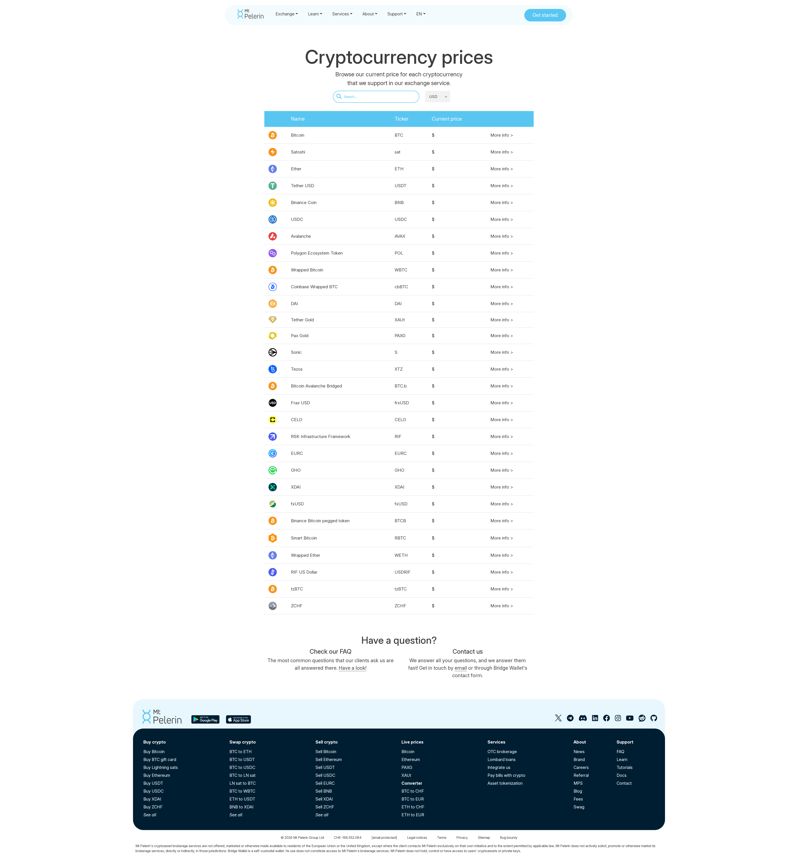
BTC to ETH (240, 751)
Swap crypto (242, 742)
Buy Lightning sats (160, 767)
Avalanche (301, 236)
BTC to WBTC (242, 791)
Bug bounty (508, 837)
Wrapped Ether (305, 555)
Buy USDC (153, 791)
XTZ (399, 369)
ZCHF (297, 605)
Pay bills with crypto (506, 775)
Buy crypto (154, 742)
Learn (622, 759)
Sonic (296, 352)
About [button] (368, 13)
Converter (411, 783)
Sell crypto (326, 742)
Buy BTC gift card (159, 759)
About (580, 742)
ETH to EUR (412, 814)
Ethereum (410, 759)
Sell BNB (323, 791)
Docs (622, 775)
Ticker (402, 119)
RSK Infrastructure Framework (320, 436)
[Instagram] (618, 720)
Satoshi (298, 152)
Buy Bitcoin (154, 751)
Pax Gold (299, 335)
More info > (501, 135)
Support (625, 742)
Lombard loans (502, 759)
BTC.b (401, 386)
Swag (579, 806)
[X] (558, 720)
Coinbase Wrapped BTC (314, 286)
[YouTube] (630, 720)
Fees (578, 799)
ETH (399, 168)
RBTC (400, 538)
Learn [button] (313, 13)
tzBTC (297, 588)
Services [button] (340, 13)
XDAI (296, 487)
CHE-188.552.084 (348, 837)
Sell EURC (325, 783)
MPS (578, 783)
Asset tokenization (505, 783)
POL (399, 253)
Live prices (412, 742)
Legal (417, 837)
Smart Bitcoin (304, 538)
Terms (441, 837)
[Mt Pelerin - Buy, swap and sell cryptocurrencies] (251, 14)
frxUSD (402, 402)
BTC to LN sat (242, 775)
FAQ (620, 751)
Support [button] (395, 13)
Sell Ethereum (328, 759)
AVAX (400, 236)
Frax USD (300, 402)
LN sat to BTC (242, 783)
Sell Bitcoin (325, 751)
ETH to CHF (412, 806)
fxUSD (297, 503)
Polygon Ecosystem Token (317, 253)
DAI (294, 303)
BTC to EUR (412, 799)
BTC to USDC (242, 767)
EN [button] (419, 13)
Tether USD (302, 185)
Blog (578, 791)
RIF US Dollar (304, 572)
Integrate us (499, 767)
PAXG (400, 335)
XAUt (400, 319)
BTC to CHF (412, 791)
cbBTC (401, 286)
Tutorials (625, 767)
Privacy (462, 837)
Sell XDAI (324, 799)
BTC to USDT (242, 759)
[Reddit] (642, 720)
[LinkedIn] (595, 720)
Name (298, 119)
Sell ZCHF (324, 806)
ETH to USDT (242, 799)
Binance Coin (303, 202)
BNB (399, 202)
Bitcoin (297, 135)
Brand (579, 759)
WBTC (401, 269)
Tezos (297, 369)
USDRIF (403, 572)
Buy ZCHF (153, 806)
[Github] (653, 720)
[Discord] (583, 720)
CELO (296, 419)
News (579, 751)
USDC (297, 219)
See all (149, 814)
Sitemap (484, 837)
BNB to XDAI (241, 806)
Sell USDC (325, 775)
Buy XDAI (152, 799)
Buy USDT (153, 783)
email (461, 668)
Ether (296, 168)
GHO (296, 470)
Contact (624, 783)
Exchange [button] (285, 13)
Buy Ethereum (156, 775)
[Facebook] (606, 720)
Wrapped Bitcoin (307, 269)
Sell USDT (325, 767)
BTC (399, 135)
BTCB (400, 520)
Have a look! (352, 668)
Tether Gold (302, 319)
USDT (400, 185)
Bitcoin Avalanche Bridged (316, 386)
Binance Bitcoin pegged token (320, 520)
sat (397, 152)
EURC (297, 453)
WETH (401, 555)
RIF (398, 436)
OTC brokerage (502, 751)
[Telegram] (570, 720)
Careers (581, 767)
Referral (581, 775)
